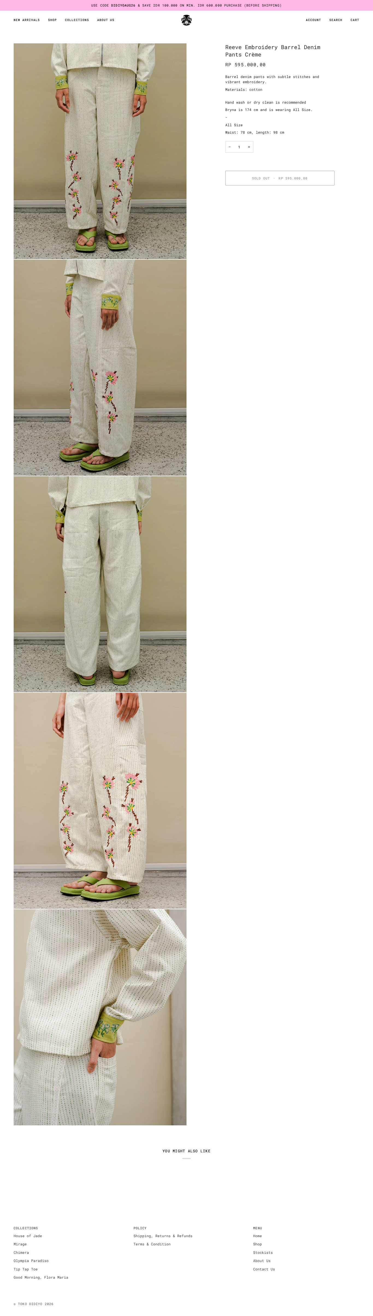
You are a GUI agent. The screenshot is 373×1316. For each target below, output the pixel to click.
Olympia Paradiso (31, 1260)
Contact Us (264, 1269)
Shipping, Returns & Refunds (163, 1235)
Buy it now (280, 197)
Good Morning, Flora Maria (41, 1277)
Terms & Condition (152, 1244)
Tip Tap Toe (26, 1269)
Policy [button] (140, 1228)
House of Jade (28, 1235)
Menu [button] (257, 1228)
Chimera (21, 1252)
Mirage (20, 1244)
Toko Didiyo (30, 1304)
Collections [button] (26, 1228)
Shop (257, 1244)
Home (257, 1235)
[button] (52, 20)
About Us (262, 1260)
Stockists (263, 1252)
